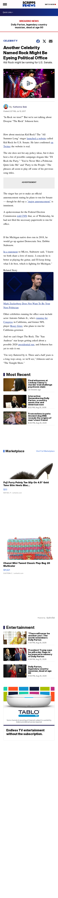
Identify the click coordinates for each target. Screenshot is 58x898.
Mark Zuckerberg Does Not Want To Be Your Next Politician (26, 305)
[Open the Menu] (4, 4)
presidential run (26, 344)
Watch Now (50, 4)
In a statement (10, 251)
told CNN (22, 216)
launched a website (36, 138)
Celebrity (10, 40)
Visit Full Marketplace (45, 451)
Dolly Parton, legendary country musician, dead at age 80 (29, 26)
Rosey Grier (16, 326)
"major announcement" (39, 201)
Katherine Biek (20, 106)
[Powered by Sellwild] (50, 618)
